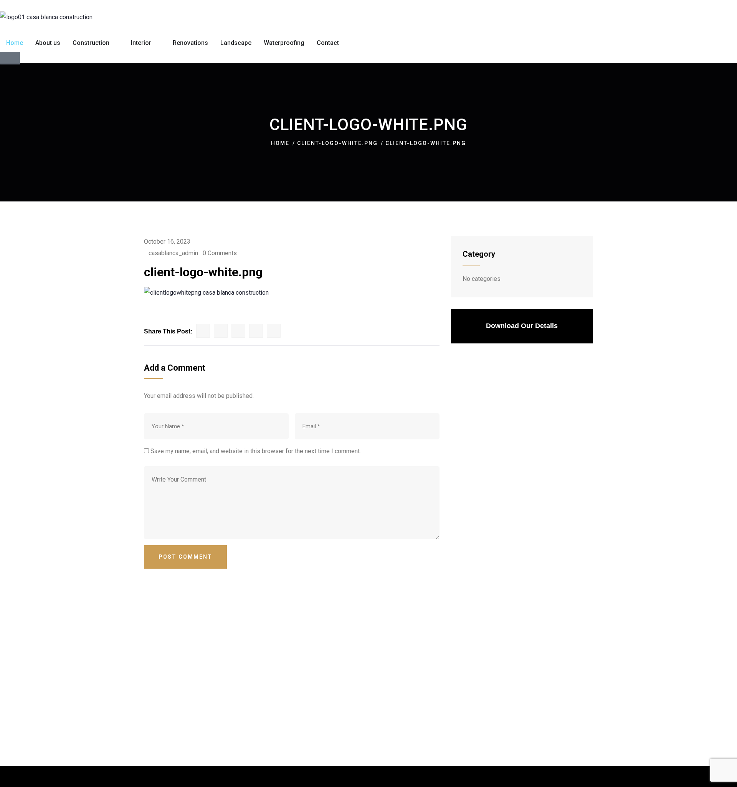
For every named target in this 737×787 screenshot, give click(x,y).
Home (280, 143)
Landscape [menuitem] (235, 42)
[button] (115, 43)
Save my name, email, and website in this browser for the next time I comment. (255, 451)
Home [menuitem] (14, 42)
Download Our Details (522, 326)
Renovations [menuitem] (190, 42)
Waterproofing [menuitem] (284, 42)
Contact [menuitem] (328, 42)
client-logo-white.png (337, 143)
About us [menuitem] (47, 42)
